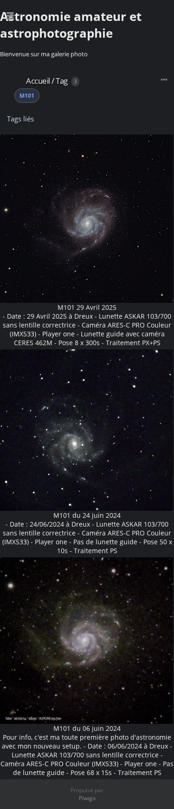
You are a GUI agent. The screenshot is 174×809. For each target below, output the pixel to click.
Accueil (38, 80)
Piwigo (87, 798)
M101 (26, 96)
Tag (62, 80)
